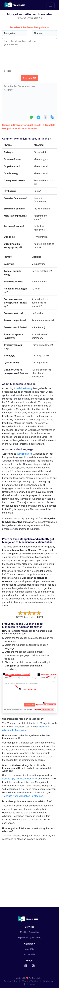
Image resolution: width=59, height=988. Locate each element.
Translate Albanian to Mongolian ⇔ (29, 27)
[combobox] (14, 33)
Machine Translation (33, 932)
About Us (29, 949)
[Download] (45, 117)
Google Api (8, 778)
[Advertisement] (29, 872)
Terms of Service (30, 981)
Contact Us (29, 954)
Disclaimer (48, 981)
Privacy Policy (10, 981)
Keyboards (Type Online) (29, 937)
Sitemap (31, 984)
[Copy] (52, 117)
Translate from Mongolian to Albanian (22, 795)
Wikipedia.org (24, 388)
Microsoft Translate (26, 778)
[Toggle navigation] (51, 5)
